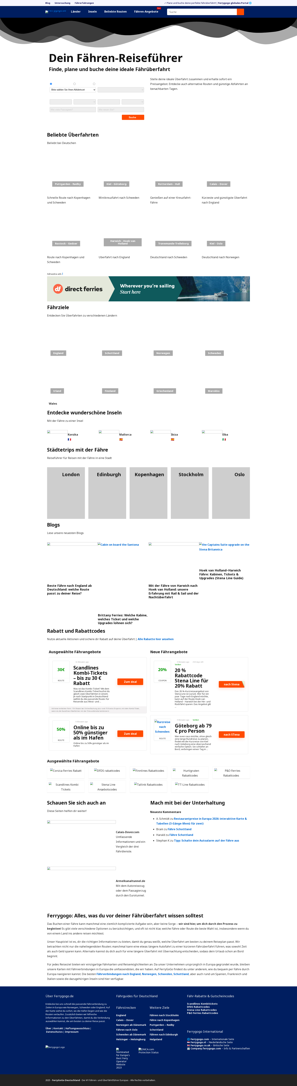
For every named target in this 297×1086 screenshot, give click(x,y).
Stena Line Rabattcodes (202, 1010)
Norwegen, (149, 974)
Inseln (92, 11)
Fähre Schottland (179, 829)
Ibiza (174, 434)
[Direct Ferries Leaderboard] (148, 279)
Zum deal (130, 682)
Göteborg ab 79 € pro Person (193, 728)
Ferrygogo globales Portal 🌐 (235, 2)
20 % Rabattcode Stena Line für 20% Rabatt (191, 678)
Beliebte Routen (115, 11)
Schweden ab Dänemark (131, 1034)
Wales (53, 403)
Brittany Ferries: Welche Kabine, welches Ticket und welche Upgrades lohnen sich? (122, 619)
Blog (47, 3)
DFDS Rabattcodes (198, 1006)
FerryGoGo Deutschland (66, 1080)
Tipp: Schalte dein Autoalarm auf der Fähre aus (206, 840)
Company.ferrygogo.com (206, 1048)
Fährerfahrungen (84, 3)
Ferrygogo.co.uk (200, 1045)
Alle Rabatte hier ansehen (156, 639)
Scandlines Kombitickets (202, 1003)
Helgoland (156, 1039)
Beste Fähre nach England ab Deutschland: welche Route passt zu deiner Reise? (69, 589)
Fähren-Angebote (147, 11)
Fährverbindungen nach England (119, 974)
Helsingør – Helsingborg (130, 1039)
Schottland (181, 974)
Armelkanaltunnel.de (130, 881)
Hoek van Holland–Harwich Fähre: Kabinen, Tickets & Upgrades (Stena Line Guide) (221, 574)
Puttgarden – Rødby (162, 1024)
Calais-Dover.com (127, 832)
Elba (225, 434)
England (121, 1015)
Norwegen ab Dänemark (131, 1024)
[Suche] (240, 12)
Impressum (72, 1031)
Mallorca (125, 434)
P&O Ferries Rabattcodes (202, 1013)
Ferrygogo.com (200, 1039)
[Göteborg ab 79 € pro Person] (162, 727)
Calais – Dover (125, 1020)
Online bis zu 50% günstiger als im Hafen (90, 732)
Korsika (73, 434)
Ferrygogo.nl (198, 1042)
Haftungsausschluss (77, 1028)
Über (48, 1028)
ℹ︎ (62, 274)
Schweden (165, 974)
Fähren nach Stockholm (164, 1015)
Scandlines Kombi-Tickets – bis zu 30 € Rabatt (90, 675)
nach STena (232, 734)
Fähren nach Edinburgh (164, 1034)
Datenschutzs (54, 1031)
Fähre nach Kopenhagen (164, 1020)
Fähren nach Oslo (127, 1029)
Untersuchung (62, 3)
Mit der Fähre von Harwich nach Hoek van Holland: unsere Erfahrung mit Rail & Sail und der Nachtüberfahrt (173, 591)
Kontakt (58, 1028)
